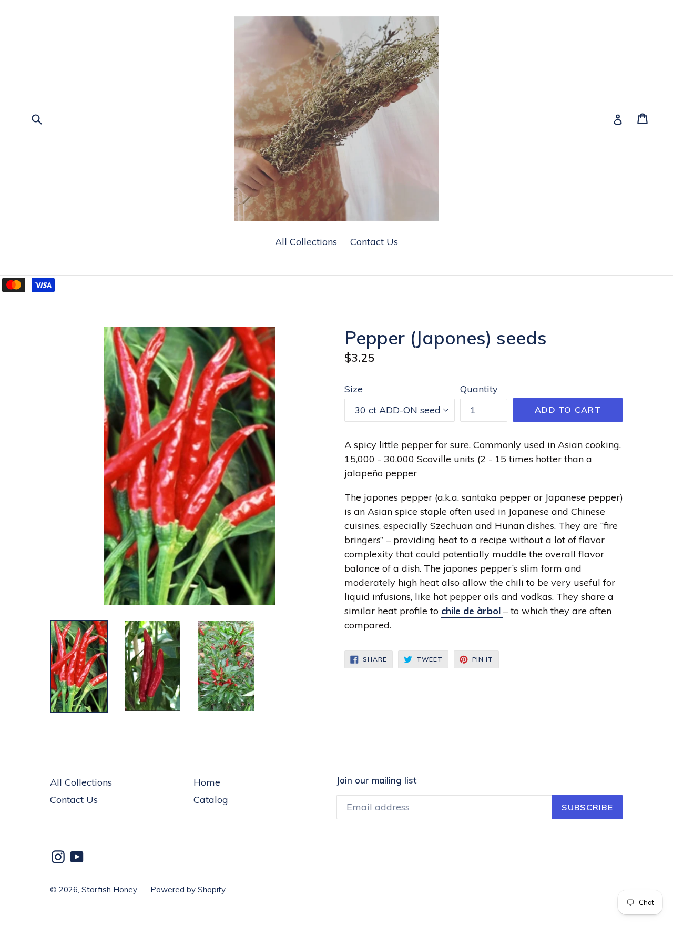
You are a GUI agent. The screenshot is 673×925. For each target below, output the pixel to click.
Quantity (479, 389)
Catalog (210, 800)
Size (353, 389)
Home (206, 782)
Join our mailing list (376, 780)
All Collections (306, 242)
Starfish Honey (109, 889)
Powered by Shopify (188, 889)
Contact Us (374, 242)
